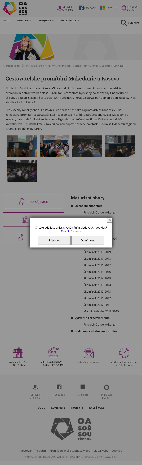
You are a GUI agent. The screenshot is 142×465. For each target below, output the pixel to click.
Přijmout (54, 240)
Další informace (71, 231)
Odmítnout (88, 240)
